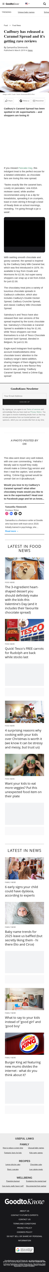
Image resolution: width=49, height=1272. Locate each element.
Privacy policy (24, 1228)
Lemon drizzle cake (12, 1165)
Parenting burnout (13, 1181)
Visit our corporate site (37, 1262)
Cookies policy (24, 1232)
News (30, 50)
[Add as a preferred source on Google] (24, 1250)
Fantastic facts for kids (13, 1153)
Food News (16, 25)
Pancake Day (25, 168)
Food (6, 25)
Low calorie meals (36, 1169)
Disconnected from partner (36, 1186)
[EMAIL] (21, 513)
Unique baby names (26, 12)
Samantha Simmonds (17, 47)
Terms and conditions (24, 1224)
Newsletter (40, 101)
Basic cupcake (13, 1169)
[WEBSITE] (16, 513)
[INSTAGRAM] (7, 513)
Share (10, 101)
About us (24, 1211)
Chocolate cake (36, 1165)
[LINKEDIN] (12, 513)
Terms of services (34, 409)
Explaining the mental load (36, 1181)
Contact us (24, 1219)
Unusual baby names (36, 1148)
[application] (24, 232)
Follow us (26, 101)
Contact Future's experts (24, 1215)
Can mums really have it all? (13, 1186)
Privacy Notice (36, 412)
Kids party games (36, 1153)
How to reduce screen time (13, 1148)
